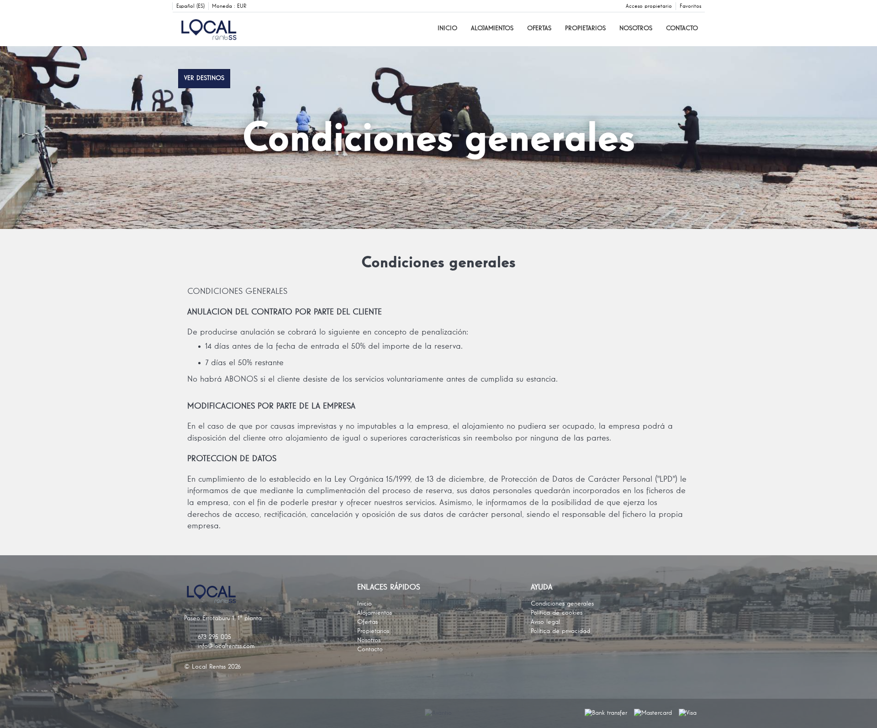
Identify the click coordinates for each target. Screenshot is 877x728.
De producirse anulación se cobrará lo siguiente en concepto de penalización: (327, 332)
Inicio (447, 28)
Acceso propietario (649, 6)
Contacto (682, 28)
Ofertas (539, 28)
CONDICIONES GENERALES (237, 291)
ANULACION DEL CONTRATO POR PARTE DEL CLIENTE (284, 312)
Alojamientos (492, 28)
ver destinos (204, 78)
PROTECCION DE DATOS (231, 459)
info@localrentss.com (226, 646)
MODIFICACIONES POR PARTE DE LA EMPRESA (271, 406)
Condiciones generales (562, 603)
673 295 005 (214, 637)
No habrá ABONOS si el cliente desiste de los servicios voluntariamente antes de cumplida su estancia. (372, 379)
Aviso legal (545, 622)
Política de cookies (556, 613)
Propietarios (585, 28)
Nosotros (635, 28)
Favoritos (690, 6)
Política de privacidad (560, 631)
